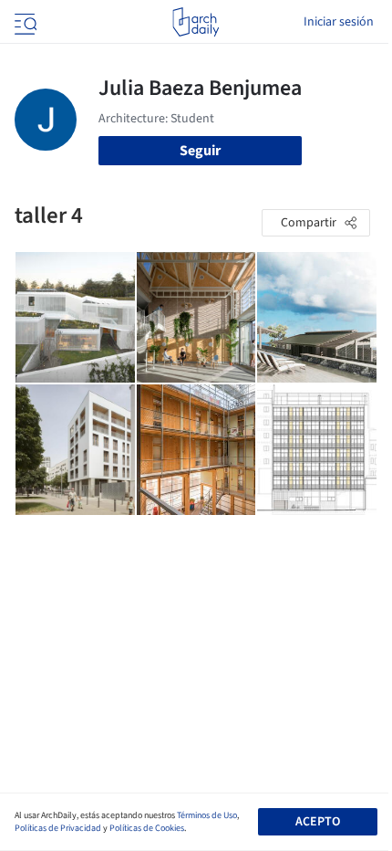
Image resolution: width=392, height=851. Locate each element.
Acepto (317, 822)
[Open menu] (23, 22)
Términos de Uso (207, 815)
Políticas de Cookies (146, 828)
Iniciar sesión (339, 22)
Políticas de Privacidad (58, 828)
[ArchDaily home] (195, 22)
